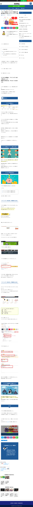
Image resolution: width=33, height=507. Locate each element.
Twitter (13, 8)
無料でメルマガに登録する (16, 6)
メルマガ (8, 421)
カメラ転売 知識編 (23, 52)
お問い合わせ (30, 0)
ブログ (21, 55)
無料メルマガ (17, 8)
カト (4, 449)
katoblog (16, 3)
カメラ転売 (22, 43)
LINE (23, 0)
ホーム (9, 8)
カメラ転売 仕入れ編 (24, 46)
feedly (10, 432)
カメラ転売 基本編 (4, 440)
